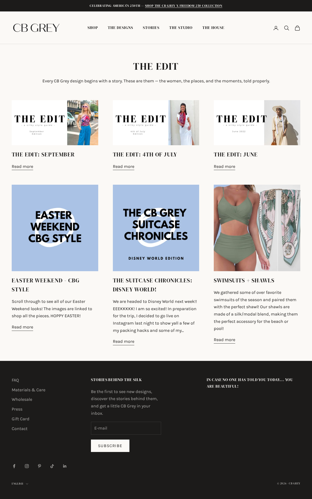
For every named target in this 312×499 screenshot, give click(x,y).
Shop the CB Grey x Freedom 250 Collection (183, 6)
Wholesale (22, 399)
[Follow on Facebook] (14, 466)
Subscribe (110, 445)
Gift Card (20, 419)
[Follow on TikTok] (52, 466)
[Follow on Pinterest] (39, 466)
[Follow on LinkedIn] (64, 466)
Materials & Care (28, 390)
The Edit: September (43, 154)
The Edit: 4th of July (145, 154)
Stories (151, 27)
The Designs (120, 27)
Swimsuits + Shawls (244, 280)
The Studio (181, 27)
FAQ (15, 380)
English (17, 484)
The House (213, 27)
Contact (20, 428)
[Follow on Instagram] (26, 466)
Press (17, 409)
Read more (22, 166)
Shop (93, 27)
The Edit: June (236, 154)
